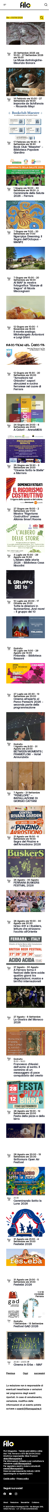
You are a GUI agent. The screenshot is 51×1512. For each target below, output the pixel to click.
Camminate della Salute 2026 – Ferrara (29, 194)
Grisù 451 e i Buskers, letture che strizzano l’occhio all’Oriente (28, 928)
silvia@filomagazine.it (12, 1458)
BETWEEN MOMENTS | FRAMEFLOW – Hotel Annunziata (28, 754)
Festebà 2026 (23, 1244)
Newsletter (25, 1502)
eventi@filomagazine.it (29, 1408)
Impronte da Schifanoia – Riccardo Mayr (29, 105)
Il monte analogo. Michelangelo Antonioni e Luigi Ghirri (29, 334)
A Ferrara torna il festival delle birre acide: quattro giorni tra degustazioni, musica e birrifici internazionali (29, 975)
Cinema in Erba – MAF (28, 1364)
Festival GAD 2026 (26, 1326)
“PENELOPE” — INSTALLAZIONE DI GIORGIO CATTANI (26, 798)
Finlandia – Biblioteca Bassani (27, 657)
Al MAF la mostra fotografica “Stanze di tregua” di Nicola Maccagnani (28, 287)
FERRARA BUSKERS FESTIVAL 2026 (26, 884)
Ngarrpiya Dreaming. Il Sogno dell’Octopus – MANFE (28, 239)
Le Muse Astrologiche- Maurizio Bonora (28, 61)
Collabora (35, 1502)
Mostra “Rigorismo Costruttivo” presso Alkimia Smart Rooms (27, 516)
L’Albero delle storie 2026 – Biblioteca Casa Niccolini (29, 562)
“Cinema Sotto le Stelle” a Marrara (29, 471)
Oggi (25, 1373)
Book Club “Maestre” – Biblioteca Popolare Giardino (28, 149)
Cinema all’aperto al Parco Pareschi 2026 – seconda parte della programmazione (28, 703)
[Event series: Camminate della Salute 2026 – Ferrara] (38, 190)
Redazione (14, 1502)
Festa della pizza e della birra (29, 1117)
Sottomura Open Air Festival (27, 1160)
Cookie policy (9, 1478)
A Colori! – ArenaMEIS (28, 429)
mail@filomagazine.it (22, 1463)
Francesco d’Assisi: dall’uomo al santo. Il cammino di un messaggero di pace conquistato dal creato (28, 1069)
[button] (4, 5)
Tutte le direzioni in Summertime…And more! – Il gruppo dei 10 (29, 608)
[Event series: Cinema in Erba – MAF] (28, 1361)
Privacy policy (23, 1478)
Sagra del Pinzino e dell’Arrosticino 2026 (27, 843)
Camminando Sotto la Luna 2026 (28, 1202)
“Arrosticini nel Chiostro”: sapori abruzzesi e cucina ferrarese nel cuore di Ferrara (27, 383)
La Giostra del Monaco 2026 (28, 1021)
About (5, 1502)
